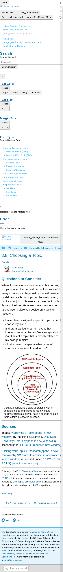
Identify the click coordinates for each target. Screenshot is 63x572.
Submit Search (9, 67)
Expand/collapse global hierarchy (5, 248)
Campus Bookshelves (39, 248)
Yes (7, 520)
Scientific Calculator (15, 170)
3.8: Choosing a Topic (28, 471)
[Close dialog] (2, 223)
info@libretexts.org (13, 560)
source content (35, 481)
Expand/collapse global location (59, 247)
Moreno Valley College (23, 271)
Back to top (7, 494)
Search (6, 568)
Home (15, 248)
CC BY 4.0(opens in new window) (40, 445)
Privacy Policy (8, 553)
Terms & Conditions (25, 553)
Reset (5, 88)
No (18, 520)
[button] (11, 192)
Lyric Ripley (17, 267)
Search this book (8, 57)
